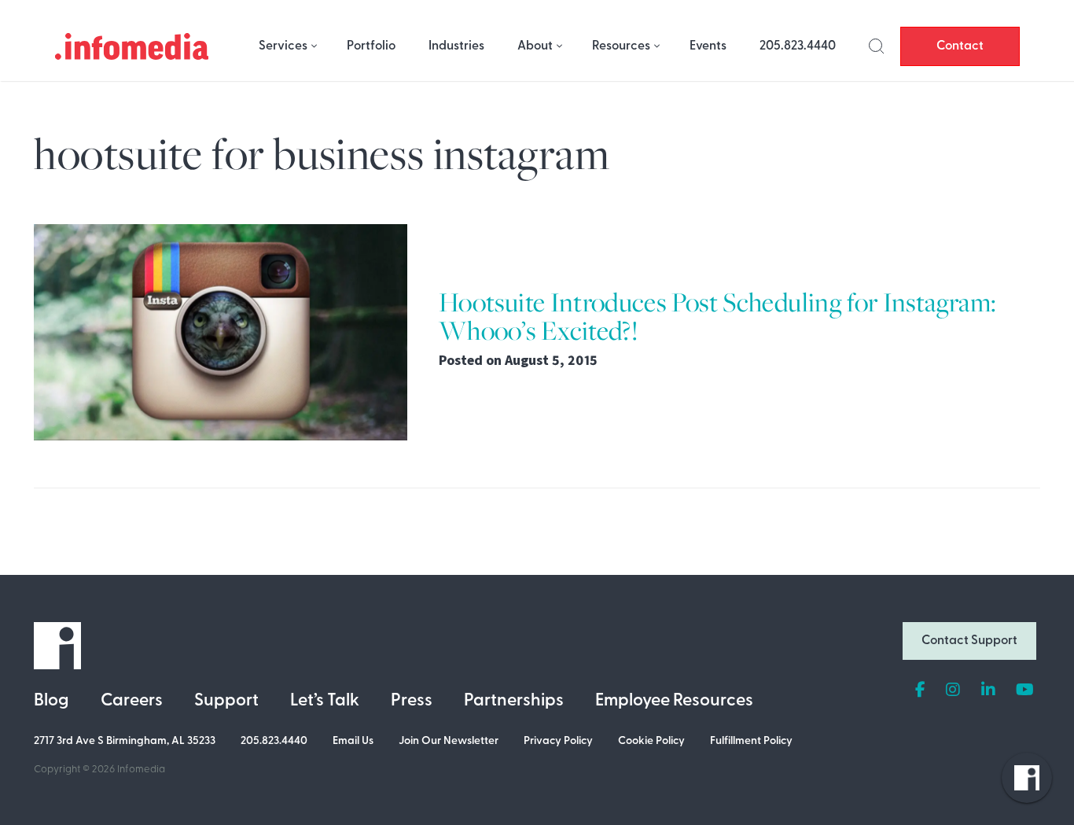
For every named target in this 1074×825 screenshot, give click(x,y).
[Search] (876, 46)
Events (708, 46)
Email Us (353, 741)
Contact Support (969, 641)
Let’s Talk (324, 701)
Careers (132, 701)
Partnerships (514, 701)
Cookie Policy (651, 741)
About (535, 46)
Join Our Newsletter (448, 741)
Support (226, 701)
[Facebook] (920, 690)
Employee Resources (674, 701)
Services (283, 46)
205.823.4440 (798, 46)
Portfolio (371, 46)
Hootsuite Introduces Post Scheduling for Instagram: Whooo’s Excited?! (717, 316)
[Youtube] (1025, 690)
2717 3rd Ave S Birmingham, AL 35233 (124, 741)
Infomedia (141, 769)
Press (411, 701)
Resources (621, 46)
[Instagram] (953, 690)
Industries (456, 46)
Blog (51, 701)
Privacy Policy (558, 741)
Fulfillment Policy (751, 741)
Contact (960, 46)
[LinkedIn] (988, 690)
